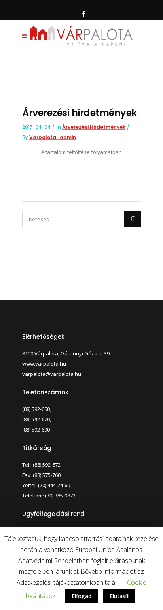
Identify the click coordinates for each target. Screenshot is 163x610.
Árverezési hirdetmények (93, 127)
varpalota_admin (52, 137)
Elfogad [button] (81, 596)
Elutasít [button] (119, 596)
